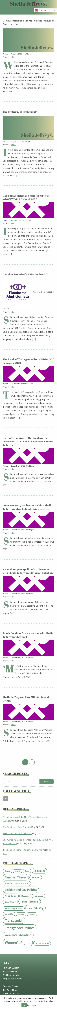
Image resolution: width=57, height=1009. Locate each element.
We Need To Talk (11, 975)
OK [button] (24, 1005)
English (42, 10)
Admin (13, 57)
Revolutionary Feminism (13, 908)
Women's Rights (17, 942)
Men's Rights (10, 895)
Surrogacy (21, 914)
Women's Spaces (42, 943)
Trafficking (32, 914)
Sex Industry (35, 908)
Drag (27, 871)
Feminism (39, 870)
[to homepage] (28, 3)
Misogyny (25, 896)
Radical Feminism (30, 901)
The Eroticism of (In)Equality (17, 827)
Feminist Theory (16, 877)
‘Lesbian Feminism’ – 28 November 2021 (22, 849)
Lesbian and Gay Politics (21, 890)
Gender (36, 877)
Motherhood (38, 896)
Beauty (7, 871)
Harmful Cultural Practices (17, 883)
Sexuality (9, 914)
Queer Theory (10, 902)
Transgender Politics (19, 927)
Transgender (14, 920)
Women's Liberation (18, 935)
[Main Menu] (3, 3)
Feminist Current (11, 967)
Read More (31, 1005)
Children (17, 871)
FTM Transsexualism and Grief (17, 833)
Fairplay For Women (12, 978)
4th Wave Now (10, 971)
